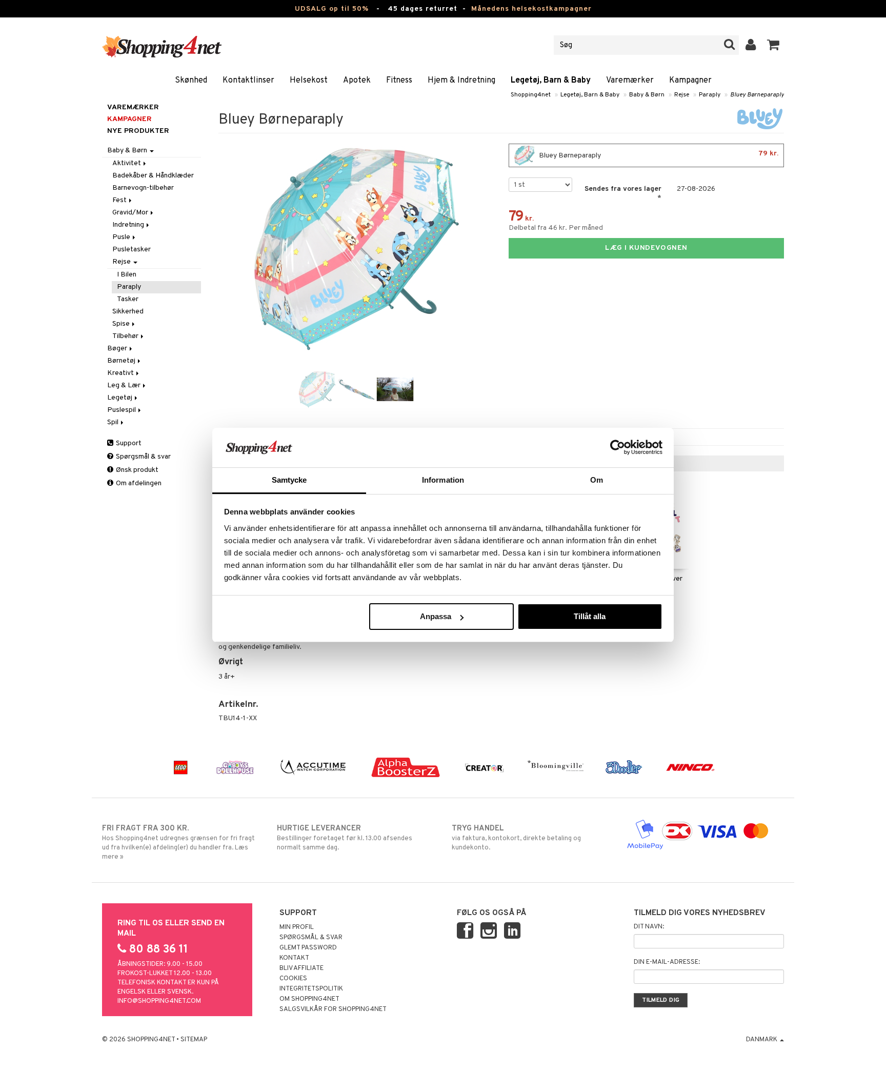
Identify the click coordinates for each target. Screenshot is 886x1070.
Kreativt (121, 373)
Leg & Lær (124, 385)
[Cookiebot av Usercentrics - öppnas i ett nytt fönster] (617, 447)
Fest (120, 200)
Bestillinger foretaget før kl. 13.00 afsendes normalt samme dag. (344, 838)
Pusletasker (131, 249)
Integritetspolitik (311, 989)
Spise (121, 324)
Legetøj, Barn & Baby (551, 80)
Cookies (293, 979)
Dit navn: (649, 927)
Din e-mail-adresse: (667, 962)
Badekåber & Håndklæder (153, 175)
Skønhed (191, 80)
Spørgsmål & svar (142, 456)
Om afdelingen (138, 483)
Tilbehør (126, 336)
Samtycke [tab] (289, 479)
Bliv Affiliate (301, 968)
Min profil (296, 927)
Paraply (709, 95)
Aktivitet (127, 163)
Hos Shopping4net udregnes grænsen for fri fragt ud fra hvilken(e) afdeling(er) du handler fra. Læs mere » (178, 842)
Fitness (399, 80)
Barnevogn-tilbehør (143, 188)
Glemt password (308, 948)
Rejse (681, 95)
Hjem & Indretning (461, 80)
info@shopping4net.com (159, 1001)
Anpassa (435, 616)
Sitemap (193, 1040)
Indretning (129, 225)
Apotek (357, 80)
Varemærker (630, 80)
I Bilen (126, 274)
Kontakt (294, 958)
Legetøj (120, 397)
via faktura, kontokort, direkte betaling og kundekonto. (516, 838)
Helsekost (309, 80)
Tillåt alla (590, 616)
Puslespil (122, 410)
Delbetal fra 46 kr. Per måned (556, 228)
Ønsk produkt (136, 470)
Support (128, 443)
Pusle (122, 237)
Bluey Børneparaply (757, 95)
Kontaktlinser (248, 80)
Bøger (118, 348)
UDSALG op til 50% (332, 9)
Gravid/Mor (131, 212)
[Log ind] (750, 45)
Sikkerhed (128, 311)
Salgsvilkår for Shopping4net (333, 1009)
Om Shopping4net (309, 999)
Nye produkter (138, 131)
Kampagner (690, 80)
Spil (113, 422)
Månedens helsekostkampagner (531, 9)
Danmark (762, 1040)
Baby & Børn (646, 95)
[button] (773, 45)
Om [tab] (596, 479)
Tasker (127, 299)
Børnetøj (122, 360)
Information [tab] (443, 479)
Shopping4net (531, 95)
